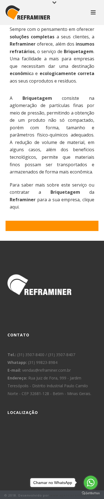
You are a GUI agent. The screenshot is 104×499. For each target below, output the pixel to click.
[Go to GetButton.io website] (91, 493)
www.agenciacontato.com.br (75, 495)
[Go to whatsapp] (91, 483)
